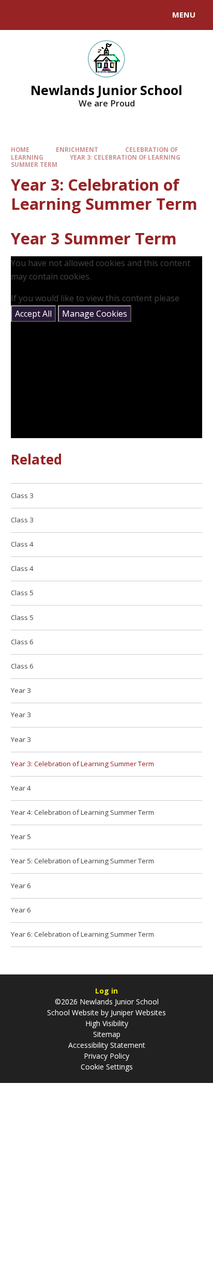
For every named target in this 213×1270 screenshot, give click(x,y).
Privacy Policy (106, 1056)
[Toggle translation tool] (45, 15)
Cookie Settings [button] (107, 1067)
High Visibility (106, 1023)
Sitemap (106, 1034)
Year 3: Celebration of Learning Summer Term (96, 160)
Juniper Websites (137, 1012)
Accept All (33, 313)
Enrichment (77, 149)
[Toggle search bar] (20, 15)
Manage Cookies (94, 313)
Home (20, 149)
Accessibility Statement (106, 1045)
